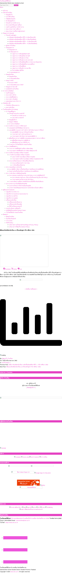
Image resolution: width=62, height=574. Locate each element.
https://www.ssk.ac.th (12, 522)
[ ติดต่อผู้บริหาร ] (31, 387)
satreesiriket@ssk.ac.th (23, 520)
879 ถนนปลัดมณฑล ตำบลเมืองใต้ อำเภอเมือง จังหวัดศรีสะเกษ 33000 (30, 518)
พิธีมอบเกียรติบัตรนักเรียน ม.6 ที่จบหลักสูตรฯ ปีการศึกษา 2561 (23, 367)
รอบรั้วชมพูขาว (6, 362)
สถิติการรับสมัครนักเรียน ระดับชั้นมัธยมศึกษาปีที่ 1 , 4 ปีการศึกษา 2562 (28, 364)
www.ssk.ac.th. (14, 571)
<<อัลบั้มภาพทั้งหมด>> (31, 289)
